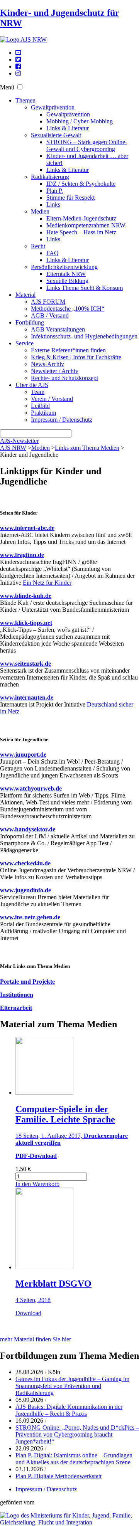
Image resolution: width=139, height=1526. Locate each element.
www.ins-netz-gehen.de (30, 917)
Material (25, 294)
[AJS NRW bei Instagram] (18, 73)
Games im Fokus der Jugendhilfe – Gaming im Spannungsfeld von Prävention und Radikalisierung (72, 1386)
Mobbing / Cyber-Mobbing (79, 121)
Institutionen (16, 994)
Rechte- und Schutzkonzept (64, 378)
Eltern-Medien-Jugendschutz (81, 218)
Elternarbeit (16, 1007)
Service (24, 343)
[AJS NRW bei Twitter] (18, 59)
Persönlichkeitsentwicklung (64, 267)
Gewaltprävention (53, 107)
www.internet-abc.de (27, 528)
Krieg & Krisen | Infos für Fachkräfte (76, 357)
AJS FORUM (48, 301)
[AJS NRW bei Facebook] (18, 66)
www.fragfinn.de (22, 555)
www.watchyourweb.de (31, 788)
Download (28, 1313)
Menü (7, 87)
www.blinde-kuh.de (25, 595)
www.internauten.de (26, 697)
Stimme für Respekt (70, 197)
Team (37, 392)
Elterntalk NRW (66, 274)
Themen (25, 100)
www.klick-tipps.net (26, 622)
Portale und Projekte (27, 981)
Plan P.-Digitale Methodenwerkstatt (58, 1476)
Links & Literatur (67, 128)
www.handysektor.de (27, 829)
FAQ (52, 253)
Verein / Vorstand (52, 398)
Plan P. (54, 190)
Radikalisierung (50, 176)
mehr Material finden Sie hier (35, 1339)
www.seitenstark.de (25, 663)
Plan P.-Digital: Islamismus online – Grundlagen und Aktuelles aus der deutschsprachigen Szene (73, 1458)
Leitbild (40, 405)
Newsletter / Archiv (54, 371)
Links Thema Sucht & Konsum (84, 287)
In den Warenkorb (37, 1184)
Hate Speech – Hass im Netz (81, 232)
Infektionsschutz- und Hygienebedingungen (84, 336)
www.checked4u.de (25, 863)
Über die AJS (31, 385)
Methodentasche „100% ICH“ (67, 308)
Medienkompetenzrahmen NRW (85, 225)
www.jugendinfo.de (25, 890)
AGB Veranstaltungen (58, 329)
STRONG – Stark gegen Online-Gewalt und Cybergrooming (86, 145)
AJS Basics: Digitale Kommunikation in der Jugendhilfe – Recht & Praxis (68, 1410)
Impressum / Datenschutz (61, 419)
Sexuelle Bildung (67, 281)
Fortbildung (29, 322)
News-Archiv (47, 364)
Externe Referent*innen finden (68, 350)
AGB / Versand (50, 315)
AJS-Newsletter (19, 440)
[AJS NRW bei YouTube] (18, 52)
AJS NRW (13, 447)
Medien (40, 211)
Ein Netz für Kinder (47, 582)
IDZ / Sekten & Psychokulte (80, 183)
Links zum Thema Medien (87, 447)
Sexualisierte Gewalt (56, 135)
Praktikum (43, 412)
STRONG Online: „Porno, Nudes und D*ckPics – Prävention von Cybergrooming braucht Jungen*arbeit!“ (77, 1434)
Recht (38, 246)
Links (53, 204)
